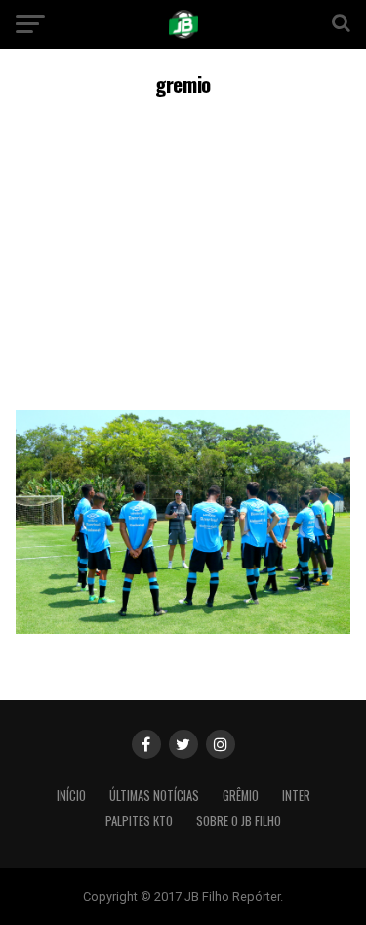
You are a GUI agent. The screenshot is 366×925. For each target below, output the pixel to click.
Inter (296, 795)
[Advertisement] (183, 250)
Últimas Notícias (154, 795)
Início (71, 795)
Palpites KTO (139, 821)
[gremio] (183, 628)
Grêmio (241, 795)
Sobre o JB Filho (238, 821)
